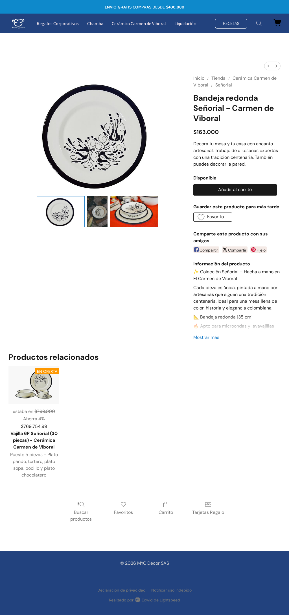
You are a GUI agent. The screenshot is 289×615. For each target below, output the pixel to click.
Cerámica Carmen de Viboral (139, 23)
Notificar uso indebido (171, 590)
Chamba (95, 23)
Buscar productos (81, 515)
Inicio (198, 78)
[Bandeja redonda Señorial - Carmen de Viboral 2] (134, 212)
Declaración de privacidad (121, 590)
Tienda (218, 78)
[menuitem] (268, 66)
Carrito (166, 512)
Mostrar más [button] (206, 337)
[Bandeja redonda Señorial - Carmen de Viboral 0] (61, 212)
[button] (18, 23)
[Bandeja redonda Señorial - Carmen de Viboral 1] (97, 212)
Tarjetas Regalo (208, 512)
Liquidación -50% (190, 23)
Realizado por (144, 600)
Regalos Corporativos (58, 23)
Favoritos (123, 512)
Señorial (223, 85)
